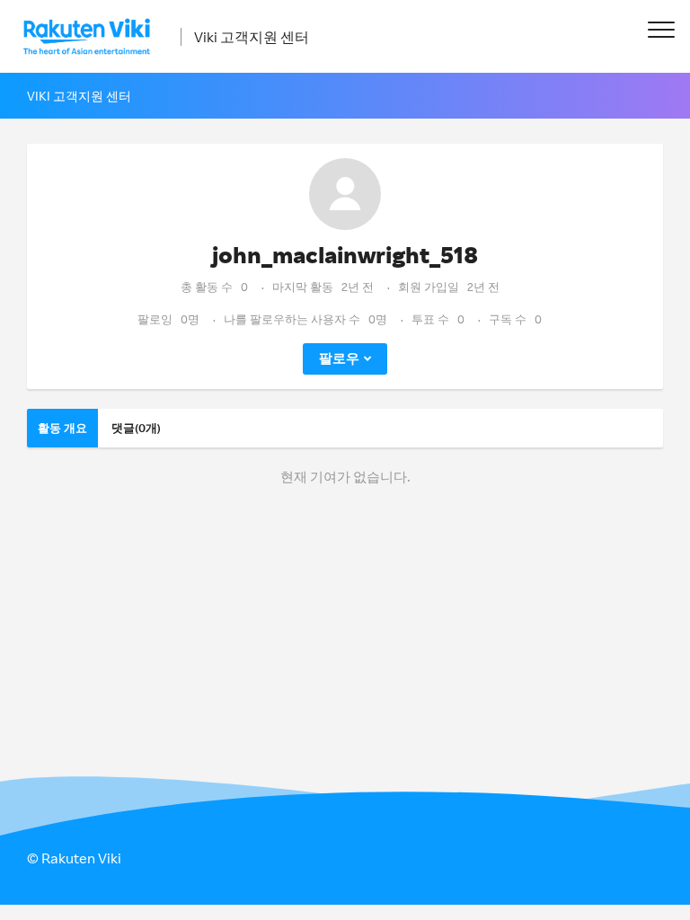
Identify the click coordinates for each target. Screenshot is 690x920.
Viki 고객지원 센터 (251, 37)
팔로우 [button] (339, 358)
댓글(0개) (136, 427)
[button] (661, 29)
